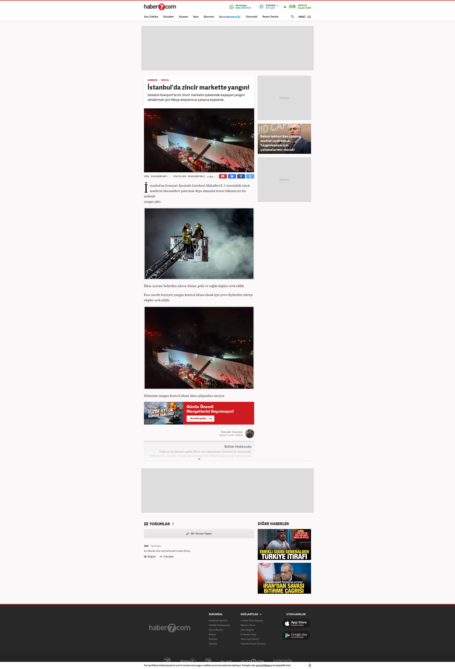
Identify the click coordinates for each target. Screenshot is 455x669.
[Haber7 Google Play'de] (296, 635)
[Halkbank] (230, 17)
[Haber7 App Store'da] (296, 623)
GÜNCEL (165, 80)
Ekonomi (209, 16)
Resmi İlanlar (271, 16)
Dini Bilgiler (247, 629)
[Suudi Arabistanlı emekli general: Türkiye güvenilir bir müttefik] (284, 544)
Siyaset (183, 16)
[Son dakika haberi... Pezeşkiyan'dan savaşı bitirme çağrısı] (284, 578)
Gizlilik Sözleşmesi (219, 625)
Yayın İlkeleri (216, 629)
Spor (196, 16)
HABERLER (152, 80)
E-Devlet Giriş (248, 634)
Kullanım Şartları (218, 620)
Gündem (168, 16)
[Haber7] (160, 6)
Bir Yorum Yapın (201, 533)
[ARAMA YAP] (291, 17)
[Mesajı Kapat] (310, 665)
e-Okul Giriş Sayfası (252, 620)
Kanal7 (167, 661)
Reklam (213, 639)
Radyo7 (188, 661)
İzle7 (252, 661)
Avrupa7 (208, 661)
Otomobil (252, 16)
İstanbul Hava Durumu (253, 643)
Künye (212, 634)
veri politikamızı (264, 665)
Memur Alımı (248, 625)
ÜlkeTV (226, 661)
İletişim (213, 643)
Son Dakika (151, 16)
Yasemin (283, 661)
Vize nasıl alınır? (250, 639)
